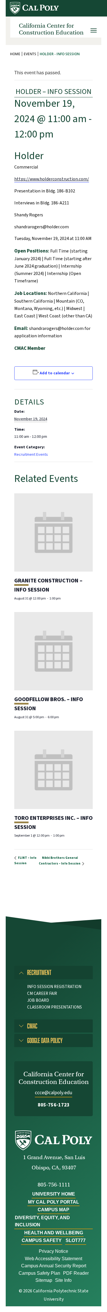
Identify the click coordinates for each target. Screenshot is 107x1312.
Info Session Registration (54, 987)
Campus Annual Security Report (53, 1265)
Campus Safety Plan (39, 1273)
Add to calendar (55, 373)
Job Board (38, 1000)
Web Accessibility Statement (53, 1258)
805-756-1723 (54, 1104)
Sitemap (43, 1280)
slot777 (76, 1240)
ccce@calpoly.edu (53, 1092)
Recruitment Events (31, 454)
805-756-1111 (54, 1184)
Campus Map (53, 1209)
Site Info (63, 1280)
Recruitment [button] (39, 972)
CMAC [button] (32, 1026)
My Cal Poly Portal (53, 1202)
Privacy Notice (53, 1251)
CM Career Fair (42, 994)
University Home (53, 1194)
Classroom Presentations (54, 1007)
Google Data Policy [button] (44, 1040)
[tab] (53, 972)
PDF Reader (76, 1273)
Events (30, 54)
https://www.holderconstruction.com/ (51, 179)
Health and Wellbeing (53, 1232)
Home (15, 54)
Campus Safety (42, 1240)
